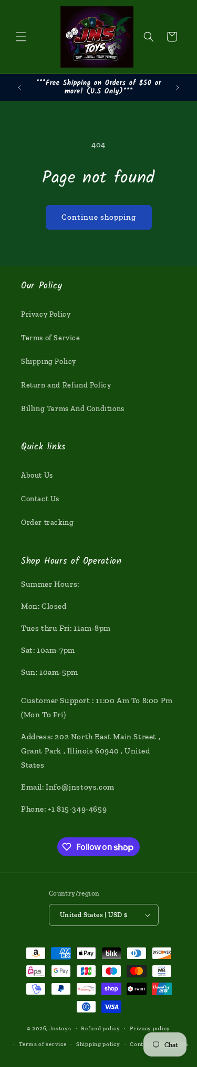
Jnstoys (60, 1028)
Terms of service (42, 1044)
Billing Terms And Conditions (73, 408)
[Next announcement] (177, 87)
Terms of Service (50, 337)
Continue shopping (98, 217)
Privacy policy (150, 1028)
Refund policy (100, 1028)
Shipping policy (98, 1044)
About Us (37, 475)
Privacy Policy (45, 314)
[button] (21, 36)
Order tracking (47, 522)
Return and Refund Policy (66, 385)
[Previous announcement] (19, 87)
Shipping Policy (48, 361)
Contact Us (40, 498)
